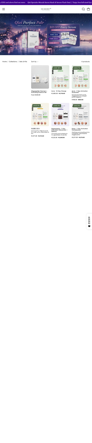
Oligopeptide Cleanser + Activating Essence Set (39, 91)
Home (4, 61)
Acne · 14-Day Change (58, 91)
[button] (83, 9)
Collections (13, 61)
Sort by (33, 61)
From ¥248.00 (35, 95)
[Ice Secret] (46, 9)
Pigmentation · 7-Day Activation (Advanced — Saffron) (59, 130)
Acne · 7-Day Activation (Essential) (80, 91)
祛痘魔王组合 (35, 128)
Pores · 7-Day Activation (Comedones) (80, 129)
